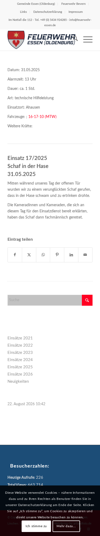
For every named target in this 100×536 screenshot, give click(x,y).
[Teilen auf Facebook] (15, 255)
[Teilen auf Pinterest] (57, 255)
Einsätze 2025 (20, 367)
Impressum (76, 11)
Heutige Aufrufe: (21, 478)
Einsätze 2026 (20, 374)
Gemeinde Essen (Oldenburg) (36, 3)
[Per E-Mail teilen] (85, 255)
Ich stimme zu (36, 526)
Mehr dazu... (66, 526)
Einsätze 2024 (20, 360)
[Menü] (85, 40)
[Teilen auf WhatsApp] (43, 255)
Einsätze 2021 (20, 338)
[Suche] (72, 40)
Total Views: (17, 485)
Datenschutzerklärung (47, 11)
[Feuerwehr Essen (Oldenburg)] (41, 40)
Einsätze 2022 (20, 345)
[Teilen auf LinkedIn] (71, 255)
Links (23, 11)
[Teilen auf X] (29, 255)
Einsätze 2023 (20, 353)
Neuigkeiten (18, 382)
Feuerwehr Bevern (73, 3)
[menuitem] (72, 40)
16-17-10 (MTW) (42, 117)
